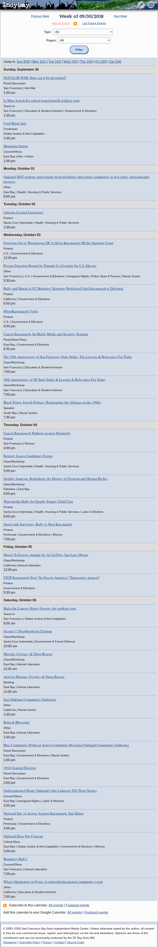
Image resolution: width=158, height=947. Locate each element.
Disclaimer (10, 942)
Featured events (77, 905)
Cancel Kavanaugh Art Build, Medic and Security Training (45, 334)
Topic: (48, 32)
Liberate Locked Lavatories (23, 212)
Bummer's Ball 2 (15, 859)
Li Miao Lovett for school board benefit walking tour (41, 100)
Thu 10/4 (86, 61)
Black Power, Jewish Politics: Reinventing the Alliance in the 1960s (52, 402)
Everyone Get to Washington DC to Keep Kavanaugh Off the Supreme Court (58, 242)
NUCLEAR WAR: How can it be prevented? (34, 77)
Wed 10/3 (71, 61)
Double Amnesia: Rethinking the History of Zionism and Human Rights (55, 478)
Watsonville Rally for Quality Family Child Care (38, 501)
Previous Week (40, 16)
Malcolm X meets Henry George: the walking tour (39, 608)
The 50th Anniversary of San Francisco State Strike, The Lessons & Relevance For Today (67, 356)
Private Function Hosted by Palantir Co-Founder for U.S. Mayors (49, 265)
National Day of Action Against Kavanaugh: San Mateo (43, 813)
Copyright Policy (29, 942)
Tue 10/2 (54, 61)
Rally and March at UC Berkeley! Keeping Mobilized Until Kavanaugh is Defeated (63, 288)
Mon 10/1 (39, 61)
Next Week (120, 16)
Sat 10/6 (115, 61)
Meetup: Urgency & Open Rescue (27, 654)
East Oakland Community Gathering (29, 699)
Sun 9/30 (23, 61)
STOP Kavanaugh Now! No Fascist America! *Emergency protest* (51, 577)
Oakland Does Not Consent (23, 836)
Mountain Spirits (15, 146)
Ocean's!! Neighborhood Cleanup (27, 631)
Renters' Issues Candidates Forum (27, 455)
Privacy (47, 942)
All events (56, 905)
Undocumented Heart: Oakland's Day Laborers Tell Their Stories (50, 790)
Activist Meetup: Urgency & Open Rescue (34, 676)
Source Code (75, 942)
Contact (60, 942)
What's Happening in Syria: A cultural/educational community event (53, 881)
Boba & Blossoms (16, 722)
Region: (51, 40)
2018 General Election (19, 767)
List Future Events (94, 23)
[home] (38, 5)
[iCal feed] (5, 905)
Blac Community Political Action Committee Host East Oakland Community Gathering (66, 745)
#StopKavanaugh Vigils (20, 311)
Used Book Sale (15, 123)
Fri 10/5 (101, 61)
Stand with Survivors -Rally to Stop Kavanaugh (37, 524)
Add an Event (61, 23)
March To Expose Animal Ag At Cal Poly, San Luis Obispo (45, 554)
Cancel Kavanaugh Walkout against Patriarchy (37, 433)
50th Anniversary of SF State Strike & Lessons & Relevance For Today (54, 379)
